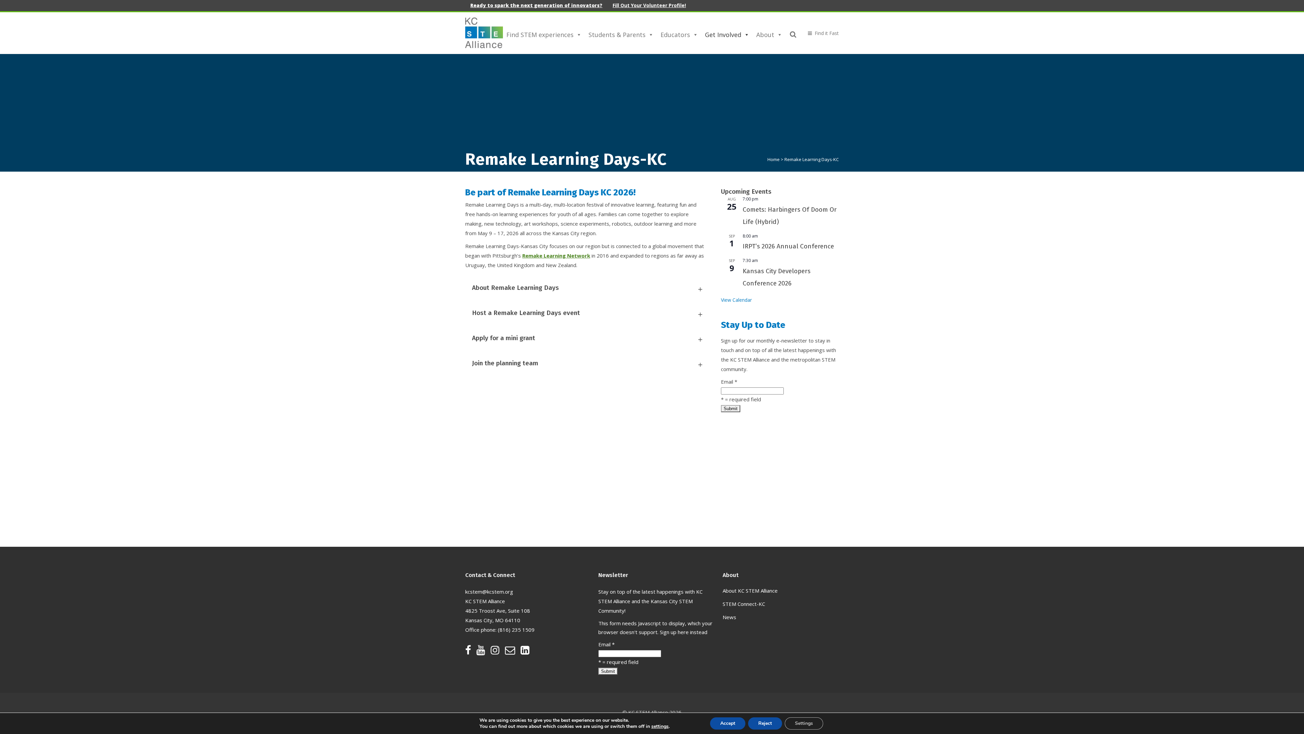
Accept (727, 723)
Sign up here (674, 632)
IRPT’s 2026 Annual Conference (788, 246)
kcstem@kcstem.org (489, 591)
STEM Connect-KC (744, 603)
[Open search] (793, 33)
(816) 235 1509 (516, 629)
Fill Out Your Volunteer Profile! (649, 5)
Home (773, 159)
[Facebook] (470, 651)
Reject (765, 723)
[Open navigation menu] (820, 33)
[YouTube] (483, 651)
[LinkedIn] (525, 651)
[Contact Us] (513, 651)
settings (660, 726)
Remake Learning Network (556, 255)
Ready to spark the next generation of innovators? (536, 5)
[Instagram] (498, 651)
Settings (804, 723)
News (729, 617)
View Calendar (736, 300)
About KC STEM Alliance (750, 590)
